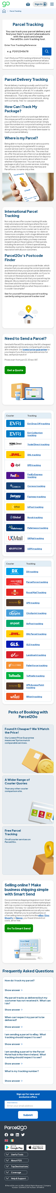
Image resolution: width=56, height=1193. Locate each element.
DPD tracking (34, 465)
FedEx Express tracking (35, 475)
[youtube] (11, 1134)
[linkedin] (17, 1134)
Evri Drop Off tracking (38, 423)
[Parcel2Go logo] (8, 4)
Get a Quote (15, 370)
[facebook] (6, 1134)
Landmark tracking (36, 655)
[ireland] (12, 1140)
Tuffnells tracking (35, 675)
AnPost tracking (34, 623)
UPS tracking (32, 602)
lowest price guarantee (35, 349)
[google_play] (14, 1147)
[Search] (46, 52)
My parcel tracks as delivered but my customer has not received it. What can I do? (28, 1000)
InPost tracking (35, 507)
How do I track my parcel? (20, 980)
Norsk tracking (35, 517)
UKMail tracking (35, 538)
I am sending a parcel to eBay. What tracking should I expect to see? (25, 1036)
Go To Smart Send (19, 928)
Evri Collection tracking (35, 434)
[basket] (28, 4)
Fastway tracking (36, 496)
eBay (41, 915)
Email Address (12, 1102)
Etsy (47, 915)
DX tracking (32, 571)
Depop (19, 918)
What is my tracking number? (22, 1071)
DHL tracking (34, 454)
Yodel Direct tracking (38, 444)
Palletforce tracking (36, 665)
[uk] (6, 1140)
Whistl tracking (34, 696)
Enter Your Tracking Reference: (21, 45)
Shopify (9, 918)
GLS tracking (33, 644)
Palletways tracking (37, 528)
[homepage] (4, 11)
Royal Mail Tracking (36, 592)
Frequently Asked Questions (28, 971)
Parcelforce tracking (37, 582)
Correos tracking (36, 486)
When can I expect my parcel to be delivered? (25, 1018)
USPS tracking (34, 548)
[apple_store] (36, 1147)
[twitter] (23, 1134)
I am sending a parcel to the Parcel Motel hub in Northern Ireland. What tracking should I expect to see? (25, 1054)
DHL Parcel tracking (36, 634)
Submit (28, 1115)
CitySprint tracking (36, 613)
